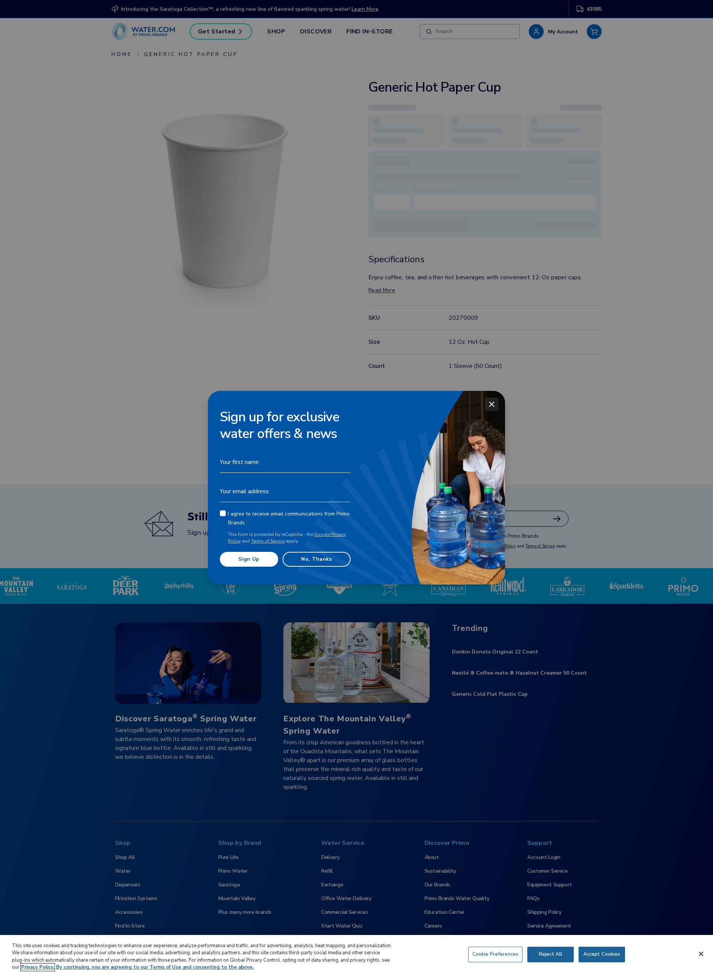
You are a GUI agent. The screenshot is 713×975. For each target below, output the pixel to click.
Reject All (550, 954)
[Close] (491, 404)
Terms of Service (267, 541)
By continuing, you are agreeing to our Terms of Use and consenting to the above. (155, 967)
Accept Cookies (602, 954)
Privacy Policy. (37, 967)
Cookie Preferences (495, 954)
